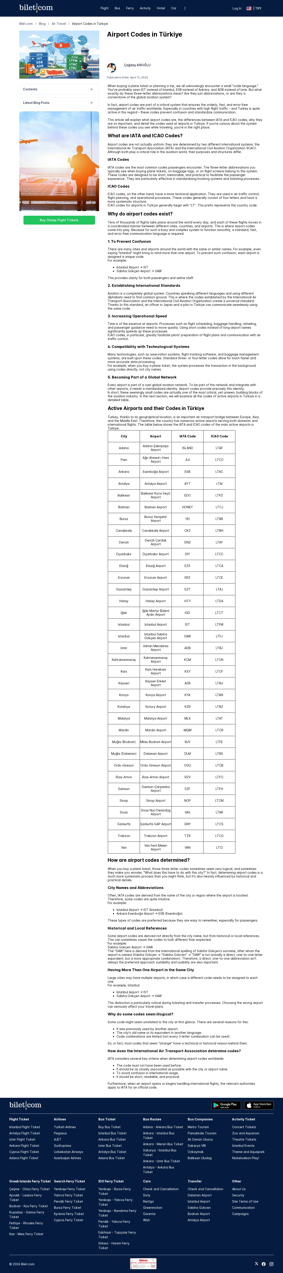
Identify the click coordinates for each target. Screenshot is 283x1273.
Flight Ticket (19, 1119)
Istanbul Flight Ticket (24, 1127)
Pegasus (60, 1133)
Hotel (161, 8)
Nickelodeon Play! (245, 1158)
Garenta (149, 1214)
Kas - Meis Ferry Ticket (26, 1234)
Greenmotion (152, 1207)
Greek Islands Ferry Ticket (30, 1181)
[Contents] (92, 89)
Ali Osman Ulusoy (200, 1139)
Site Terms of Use (245, 1201)
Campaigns (240, 1214)
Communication (243, 1207)
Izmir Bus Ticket (110, 1145)
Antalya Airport (199, 1220)
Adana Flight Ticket (23, 1158)
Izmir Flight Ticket (22, 1139)
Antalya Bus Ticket (112, 1152)
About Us (239, 1189)
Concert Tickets (244, 1127)
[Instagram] (271, 1264)
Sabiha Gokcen (199, 1207)
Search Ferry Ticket (69, 1181)
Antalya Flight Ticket (24, 1133)
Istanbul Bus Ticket (112, 1133)
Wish (146, 1220)
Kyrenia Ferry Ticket (69, 1214)
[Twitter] (256, 1264)
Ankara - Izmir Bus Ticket (161, 1161)
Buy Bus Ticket (109, 1127)
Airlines (60, 1119)
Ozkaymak (196, 1152)
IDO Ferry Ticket (111, 1181)
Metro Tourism (198, 1127)
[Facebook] (263, 1264)
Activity (145, 8)
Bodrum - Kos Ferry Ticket (28, 1206)
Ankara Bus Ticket (112, 1139)
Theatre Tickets (244, 1139)
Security (238, 1195)
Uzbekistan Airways (68, 1152)
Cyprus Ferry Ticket (68, 1220)
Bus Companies (200, 1119)
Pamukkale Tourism (202, 1133)
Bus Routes (152, 1119)
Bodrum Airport (199, 1214)
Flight (105, 8)
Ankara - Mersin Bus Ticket (163, 1144)
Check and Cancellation (161, 1189)
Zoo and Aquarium (245, 1133)
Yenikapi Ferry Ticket (69, 1189)
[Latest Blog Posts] (92, 103)
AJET (57, 1139)
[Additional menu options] (185, 8)
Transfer (195, 1181)
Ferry (130, 8)
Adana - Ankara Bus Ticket (163, 1127)
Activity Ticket (243, 1119)
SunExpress (62, 1145)
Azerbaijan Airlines (67, 1158)
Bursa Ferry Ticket (67, 1207)
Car (173, 8)
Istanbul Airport (199, 1201)
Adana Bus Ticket (111, 1158)
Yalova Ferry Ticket (68, 1195)
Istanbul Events (243, 1145)
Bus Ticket (106, 1119)
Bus (117, 8)
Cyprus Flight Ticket (24, 1152)
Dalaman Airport (200, 1195)
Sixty (146, 1195)
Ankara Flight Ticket (24, 1145)
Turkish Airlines (65, 1127)
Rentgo (148, 1201)
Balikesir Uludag (200, 1158)
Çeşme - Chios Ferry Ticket (29, 1189)
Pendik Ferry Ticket (68, 1201)
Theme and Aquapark (248, 1152)
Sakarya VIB (197, 1145)
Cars (147, 1181)
